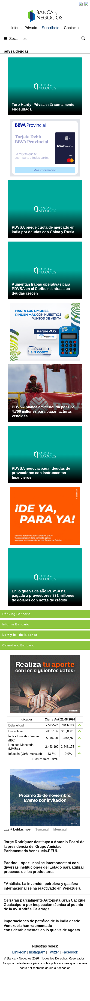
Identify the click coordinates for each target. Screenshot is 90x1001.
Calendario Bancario (18, 645)
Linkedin (19, 952)
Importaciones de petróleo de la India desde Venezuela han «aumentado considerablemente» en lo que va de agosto (42, 925)
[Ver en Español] (86, 4)
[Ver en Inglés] (81, 4)
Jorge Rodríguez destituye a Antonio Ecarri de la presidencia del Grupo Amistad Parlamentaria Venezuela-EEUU (44, 846)
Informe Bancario (15, 624)
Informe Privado (24, 28)
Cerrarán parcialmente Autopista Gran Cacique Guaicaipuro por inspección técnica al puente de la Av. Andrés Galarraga (44, 904)
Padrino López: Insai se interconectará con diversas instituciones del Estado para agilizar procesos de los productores (44, 867)
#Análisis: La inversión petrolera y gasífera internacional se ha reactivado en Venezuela (42, 886)
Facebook (70, 952)
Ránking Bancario (16, 614)
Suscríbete (50, 28)
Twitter (54, 952)
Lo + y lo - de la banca (19, 634)
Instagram (37, 952)
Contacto (71, 28)
